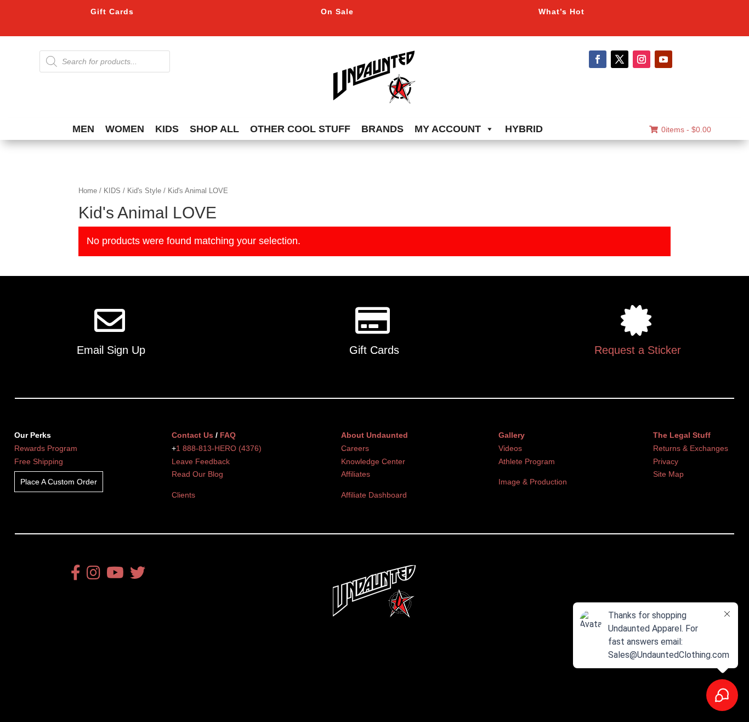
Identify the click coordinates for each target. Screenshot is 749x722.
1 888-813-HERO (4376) (219, 448)
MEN (83, 128)
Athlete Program (526, 461)
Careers (355, 448)
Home (87, 191)
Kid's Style (144, 191)
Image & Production (532, 481)
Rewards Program (45, 448)
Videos (510, 448)
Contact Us (192, 435)
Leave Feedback (201, 461)
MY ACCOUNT (448, 128)
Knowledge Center (373, 461)
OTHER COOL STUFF (300, 128)
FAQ (228, 435)
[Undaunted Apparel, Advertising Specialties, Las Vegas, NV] (355, 680)
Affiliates (355, 474)
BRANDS (382, 128)
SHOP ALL (214, 128)
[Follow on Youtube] (663, 59)
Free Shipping (38, 461)
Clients (183, 494)
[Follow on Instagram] (641, 59)
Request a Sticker (637, 350)
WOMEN (124, 128)
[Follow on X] (619, 59)
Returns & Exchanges (690, 448)
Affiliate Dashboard (374, 494)
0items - (686, 129)
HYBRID (524, 128)
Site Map (668, 474)
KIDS (167, 128)
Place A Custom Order (58, 481)
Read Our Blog (197, 474)
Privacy (665, 461)
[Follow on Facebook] (597, 59)
